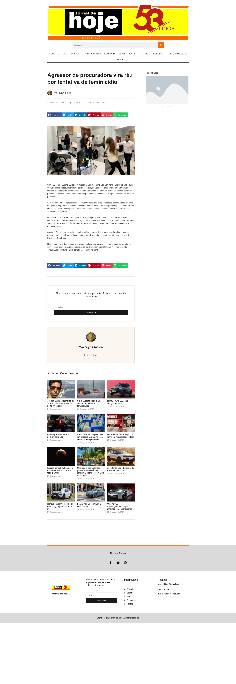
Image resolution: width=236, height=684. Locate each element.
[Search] (161, 45)
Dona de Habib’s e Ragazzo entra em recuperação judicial (120, 435)
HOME (52, 54)
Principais (59, 102)
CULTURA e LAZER (92, 54)
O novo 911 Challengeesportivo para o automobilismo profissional (119, 506)
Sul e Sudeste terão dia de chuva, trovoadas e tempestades (89, 403)
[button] (54, 114)
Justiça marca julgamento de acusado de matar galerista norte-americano (60, 403)
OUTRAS (117, 59)
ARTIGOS (62, 54)
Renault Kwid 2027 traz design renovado (117, 402)
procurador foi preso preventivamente (93, 209)
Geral (52, 102)
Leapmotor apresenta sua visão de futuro (89, 505)
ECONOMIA (109, 54)
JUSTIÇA (133, 54)
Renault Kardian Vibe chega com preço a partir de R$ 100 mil (60, 506)
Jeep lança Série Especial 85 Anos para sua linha (120, 469)
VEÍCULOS (158, 54)
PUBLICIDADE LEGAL (177, 54)
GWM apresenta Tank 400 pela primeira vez (59, 435)
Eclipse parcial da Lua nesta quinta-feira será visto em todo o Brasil (60, 470)
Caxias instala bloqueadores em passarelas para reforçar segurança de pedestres (90, 437)
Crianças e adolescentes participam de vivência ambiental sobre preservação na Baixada (90, 472)
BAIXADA (75, 54)
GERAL (122, 54)
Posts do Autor (90, 355)
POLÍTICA (145, 54)
